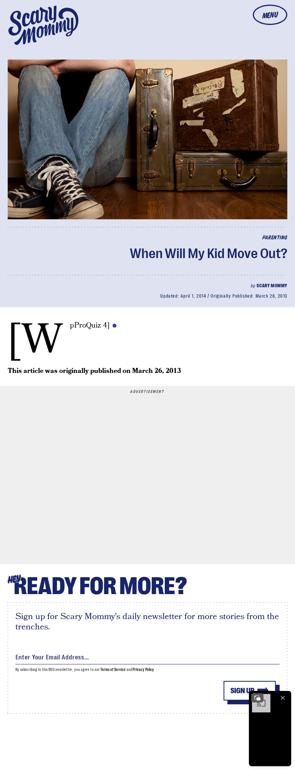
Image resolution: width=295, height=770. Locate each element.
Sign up (242, 690)
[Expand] (257, 697)
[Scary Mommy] (43, 25)
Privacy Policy (143, 669)
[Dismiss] (283, 697)
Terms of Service (112, 669)
